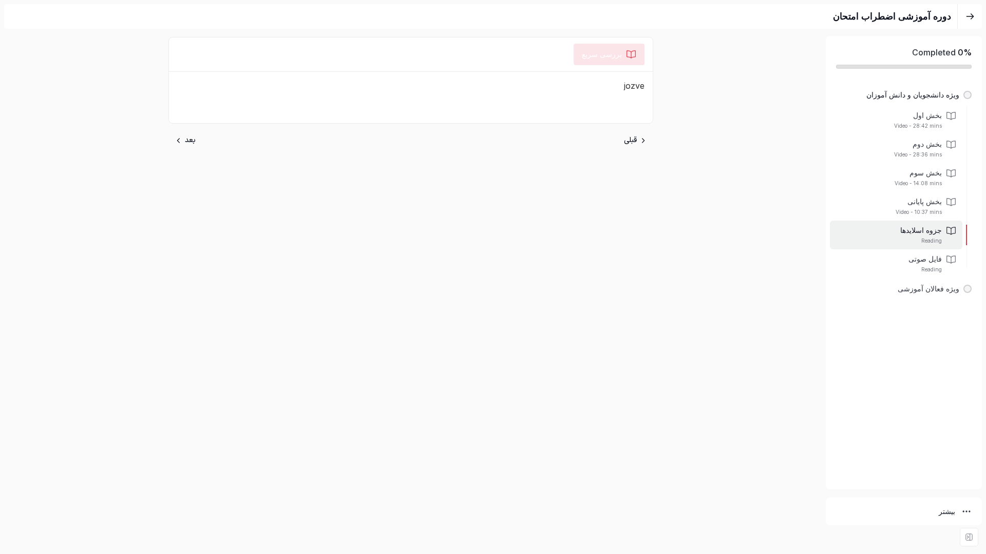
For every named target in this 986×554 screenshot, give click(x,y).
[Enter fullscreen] (969, 537)
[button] (904, 95)
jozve (634, 86)
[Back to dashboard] (970, 16)
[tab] (609, 54)
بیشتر (947, 511)
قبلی (630, 140)
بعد (190, 140)
